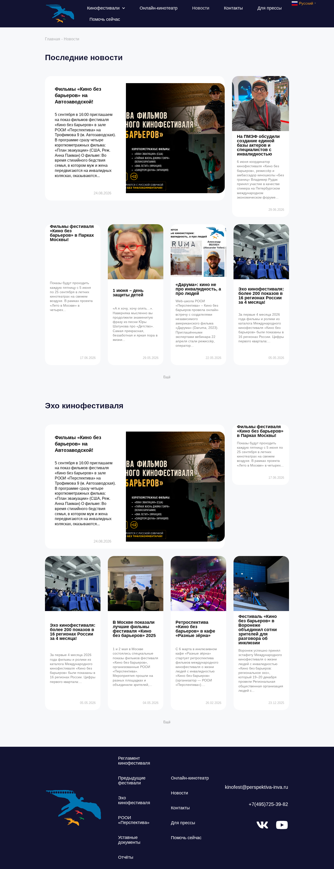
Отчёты (125, 857)
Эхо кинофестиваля (134, 800)
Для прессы (269, 8)
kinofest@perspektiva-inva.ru (256, 787)
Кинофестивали (103, 8)
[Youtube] (282, 825)
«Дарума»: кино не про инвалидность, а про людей (198, 289)
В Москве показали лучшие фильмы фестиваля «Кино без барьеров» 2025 (134, 629)
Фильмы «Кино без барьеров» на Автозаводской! (78, 95)
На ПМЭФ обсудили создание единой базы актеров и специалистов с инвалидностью (258, 145)
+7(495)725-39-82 (268, 804)
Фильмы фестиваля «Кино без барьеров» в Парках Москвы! (72, 233)
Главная (52, 39)
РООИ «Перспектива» (133, 820)
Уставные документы (129, 840)
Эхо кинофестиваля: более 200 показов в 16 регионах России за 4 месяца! (261, 296)
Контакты (233, 8)
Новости (200, 8)
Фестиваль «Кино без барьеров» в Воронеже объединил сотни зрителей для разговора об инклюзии (257, 629)
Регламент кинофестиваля (134, 761)
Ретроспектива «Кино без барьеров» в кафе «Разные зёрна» (195, 629)
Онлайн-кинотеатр (159, 8)
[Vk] (262, 825)
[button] (166, 377)
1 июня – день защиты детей (128, 292)
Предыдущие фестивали (131, 780)
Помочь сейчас (104, 19)
